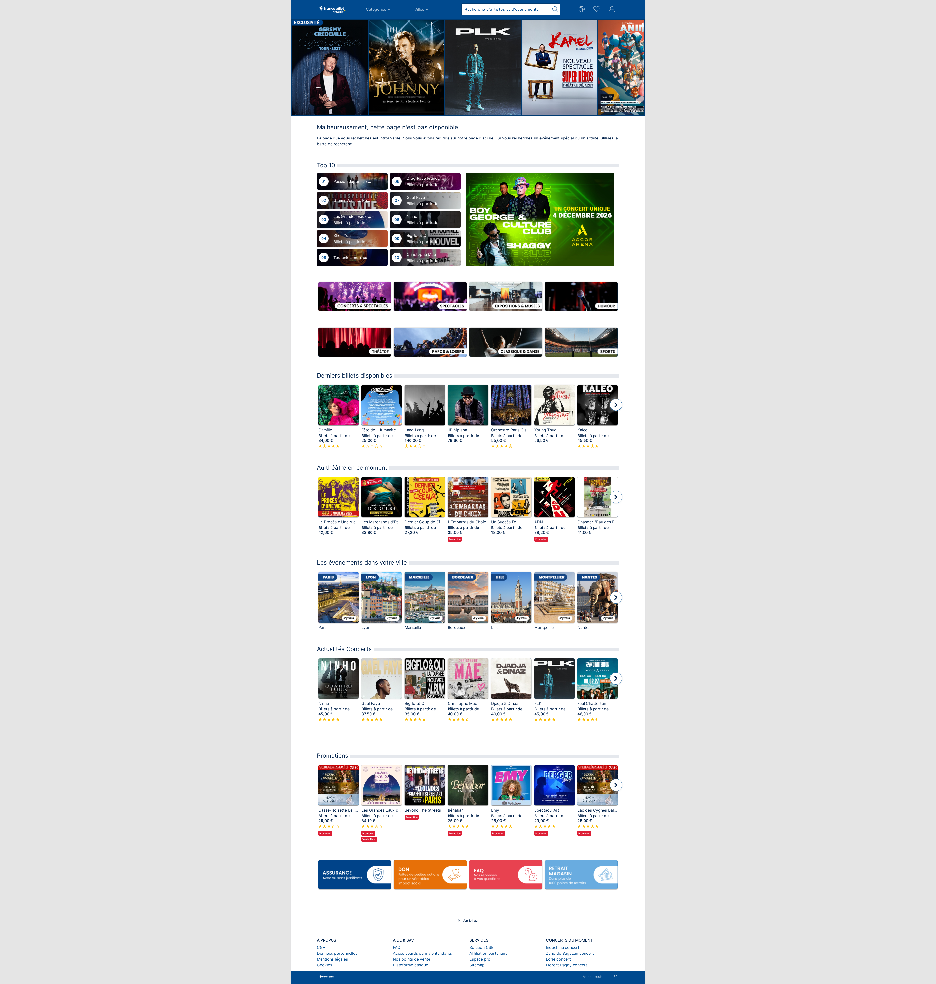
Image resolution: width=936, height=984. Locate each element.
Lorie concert (558, 959)
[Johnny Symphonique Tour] (351, 67)
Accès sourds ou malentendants (422, 953)
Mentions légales (332, 959)
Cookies (324, 965)
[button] (298, 67)
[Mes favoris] (596, 8)
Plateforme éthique (410, 965)
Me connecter (593, 976)
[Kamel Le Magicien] (504, 67)
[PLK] (428, 67)
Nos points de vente (411, 959)
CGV (321, 947)
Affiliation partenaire (488, 953)
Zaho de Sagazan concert (570, 953)
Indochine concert (562, 947)
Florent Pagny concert (566, 965)
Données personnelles (337, 953)
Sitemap (477, 965)
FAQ (396, 947)
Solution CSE (481, 947)
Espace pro (479, 959)
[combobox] (506, 9)
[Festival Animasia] (581, 67)
